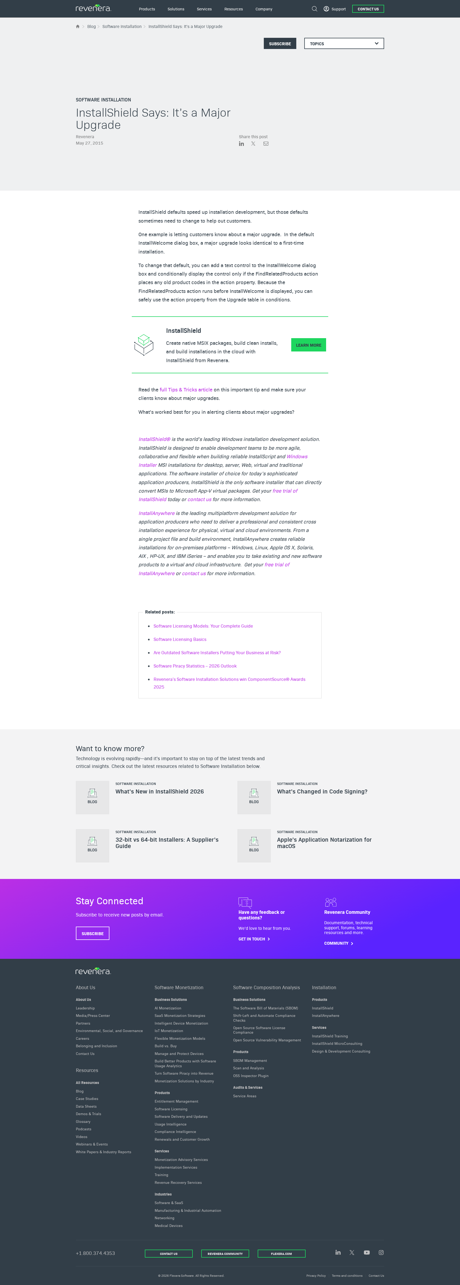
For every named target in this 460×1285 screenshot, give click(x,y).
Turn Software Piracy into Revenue (184, 1073)
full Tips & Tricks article (186, 389)
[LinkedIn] (338, 1252)
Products (162, 1092)
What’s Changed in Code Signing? (322, 791)
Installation (324, 987)
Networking (164, 1217)
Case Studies (87, 1098)
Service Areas (244, 1095)
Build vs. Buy (166, 1045)
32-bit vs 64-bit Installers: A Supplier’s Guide (167, 842)
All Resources (87, 1082)
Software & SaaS (169, 1202)
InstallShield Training (330, 1035)
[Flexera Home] (78, 26)
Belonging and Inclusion (96, 1045)
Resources (87, 1070)
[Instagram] (381, 1253)
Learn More (308, 345)
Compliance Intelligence (175, 1131)
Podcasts (83, 1128)
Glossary (83, 1121)
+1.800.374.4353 (95, 1253)
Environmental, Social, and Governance (109, 1030)
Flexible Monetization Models (180, 1038)
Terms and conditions (347, 1275)
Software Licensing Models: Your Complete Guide (203, 626)
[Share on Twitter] (257, 144)
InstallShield (322, 1007)
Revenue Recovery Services (178, 1182)
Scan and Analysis (248, 1067)
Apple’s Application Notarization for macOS (324, 842)
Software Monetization (179, 987)
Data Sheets (86, 1106)
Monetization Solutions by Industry (184, 1080)
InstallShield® (154, 438)
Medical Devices (169, 1225)
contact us (199, 499)
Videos (81, 1136)
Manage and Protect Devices (179, 1053)
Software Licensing (171, 1108)
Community (336, 943)
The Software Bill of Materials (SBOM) (265, 1007)
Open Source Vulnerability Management (267, 1039)
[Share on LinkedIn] (245, 144)
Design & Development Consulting (341, 1051)
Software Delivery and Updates (181, 1116)
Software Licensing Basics (180, 639)
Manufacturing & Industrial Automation (188, 1210)
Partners (83, 1023)
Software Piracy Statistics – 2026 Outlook (195, 666)
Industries (163, 1194)
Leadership (85, 1007)
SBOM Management (250, 1060)
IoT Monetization (169, 1030)
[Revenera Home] (93, 971)
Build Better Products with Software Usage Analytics (185, 1063)
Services (162, 1150)
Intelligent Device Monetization (181, 1023)
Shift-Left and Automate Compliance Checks (264, 1017)
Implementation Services (176, 1167)
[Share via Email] (266, 144)
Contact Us (368, 8)
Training (161, 1174)
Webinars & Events (92, 1144)
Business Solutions (171, 999)
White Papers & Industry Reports (103, 1151)
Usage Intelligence (171, 1124)
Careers (82, 1038)
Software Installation (103, 99)
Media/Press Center (93, 1015)
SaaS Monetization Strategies (180, 1015)
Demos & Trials (88, 1113)
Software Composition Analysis (266, 987)
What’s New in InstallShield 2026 (160, 791)
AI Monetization (168, 1007)
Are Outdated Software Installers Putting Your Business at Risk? (217, 652)
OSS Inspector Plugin (251, 1075)
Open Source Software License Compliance (259, 1030)
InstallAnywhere (156, 512)
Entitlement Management (176, 1101)
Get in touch (252, 939)
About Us (85, 987)
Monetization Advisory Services (181, 1159)
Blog (80, 1091)
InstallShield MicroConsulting (337, 1043)
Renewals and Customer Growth (182, 1139)
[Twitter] (352, 1253)
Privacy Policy (316, 1275)
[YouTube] (367, 1253)
